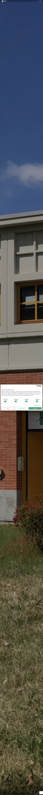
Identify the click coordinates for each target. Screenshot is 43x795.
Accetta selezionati (21, 408)
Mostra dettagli (37, 405)
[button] (41, 1)
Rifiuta (8, 408)
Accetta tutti (35, 408)
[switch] (16, 401)
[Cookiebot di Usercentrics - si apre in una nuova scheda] (37, 386)
